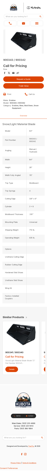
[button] (10, 23)
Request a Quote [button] (23, 79)
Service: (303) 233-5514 (23, 426)
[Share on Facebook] (4, 73)
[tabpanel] (23, 42)
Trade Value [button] (24, 86)
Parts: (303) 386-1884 (23, 428)
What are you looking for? (17, 16)
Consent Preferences (9, 468)
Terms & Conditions (29, 463)
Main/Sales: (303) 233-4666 (23, 423)
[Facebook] (21, 454)
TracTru (31, 446)
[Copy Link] (17, 73)
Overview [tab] (23, 116)
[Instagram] (25, 454)
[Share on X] (9, 73)
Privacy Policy (16, 463)
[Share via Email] (13, 73)
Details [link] (11, 369)
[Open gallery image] (23, 42)
